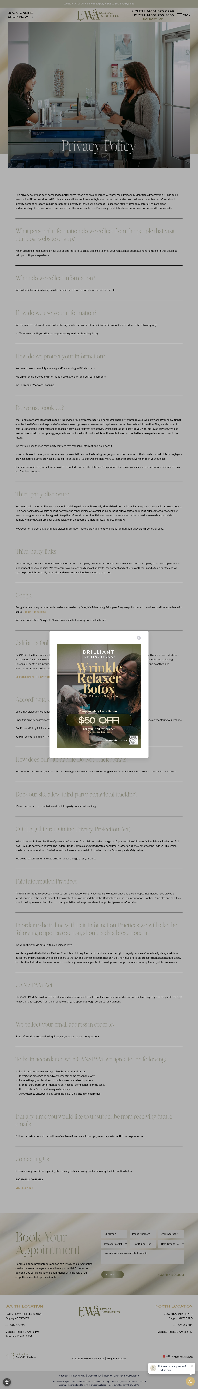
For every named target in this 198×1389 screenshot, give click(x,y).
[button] (7, 1382)
